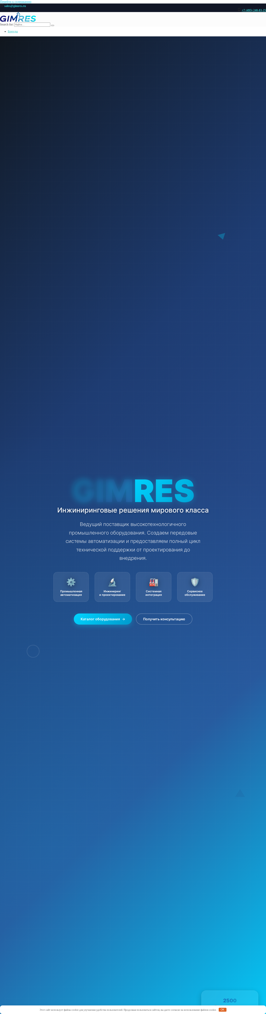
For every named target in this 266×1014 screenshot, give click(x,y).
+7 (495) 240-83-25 (254, 10)
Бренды (13, 31)
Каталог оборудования (103, 619)
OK (222, 1009)
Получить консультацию (164, 619)
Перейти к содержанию (15, 1)
